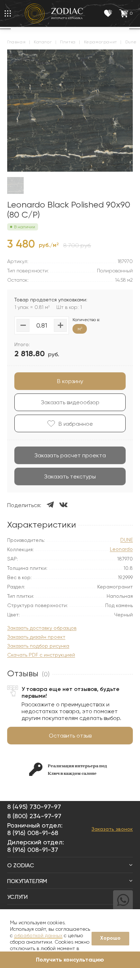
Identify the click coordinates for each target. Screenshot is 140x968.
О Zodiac (20, 865)
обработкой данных (38, 935)
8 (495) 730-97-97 (34, 806)
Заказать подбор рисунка (38, 646)
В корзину (70, 381)
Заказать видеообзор (70, 402)
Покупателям (27, 881)
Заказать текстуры (70, 476)
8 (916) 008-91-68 (32, 832)
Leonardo (121, 549)
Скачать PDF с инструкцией (41, 655)
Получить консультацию (70, 959)
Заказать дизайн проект (36, 637)
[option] (50, 769)
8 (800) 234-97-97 (34, 816)
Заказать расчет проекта (70, 455)
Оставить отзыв (70, 735)
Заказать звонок (112, 829)
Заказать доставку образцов (41, 628)
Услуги (17, 896)
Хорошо (110, 938)
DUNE (126, 540)
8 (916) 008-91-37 (32, 849)
